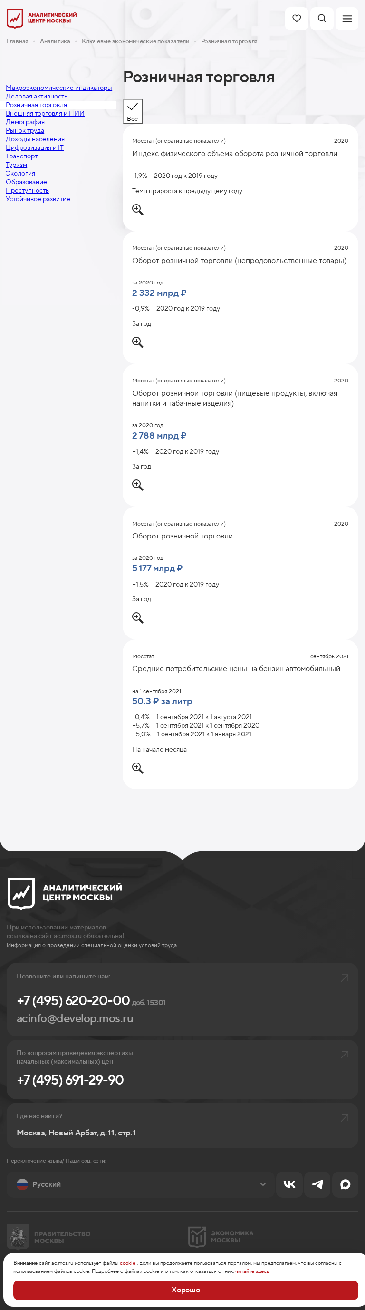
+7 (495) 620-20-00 (91, 1001)
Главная (18, 41)
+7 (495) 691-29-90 (70, 1080)
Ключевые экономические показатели (135, 41)
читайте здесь (252, 1271)
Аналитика (55, 41)
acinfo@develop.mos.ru (75, 1018)
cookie (127, 1263)
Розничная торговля (229, 41)
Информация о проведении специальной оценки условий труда (92, 945)
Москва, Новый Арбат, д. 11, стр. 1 (76, 1133)
